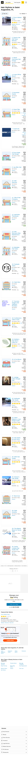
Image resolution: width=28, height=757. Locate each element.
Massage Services (3, 664)
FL (5, 565)
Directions (18, 24)
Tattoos (11, 668)
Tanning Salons (13, 663)
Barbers (19, 20)
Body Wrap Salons (12, 666)
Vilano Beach (16, 652)
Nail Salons (3, 670)
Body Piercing (4, 665)
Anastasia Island (10, 652)
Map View (5, 13)
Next (17, 571)
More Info (14, 25)
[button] (26, 2)
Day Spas (20, 321)
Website (13, 24)
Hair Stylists (14, 20)
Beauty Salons (21, 77)
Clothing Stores (21, 344)
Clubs (19, 533)
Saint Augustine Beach (3, 652)
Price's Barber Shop (5, 614)
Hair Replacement (23, 665)
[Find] (22, 2)
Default (23, 13)
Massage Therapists (21, 664)
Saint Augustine (10, 565)
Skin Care (21, 668)
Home (2, 565)
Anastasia (24, 651)
